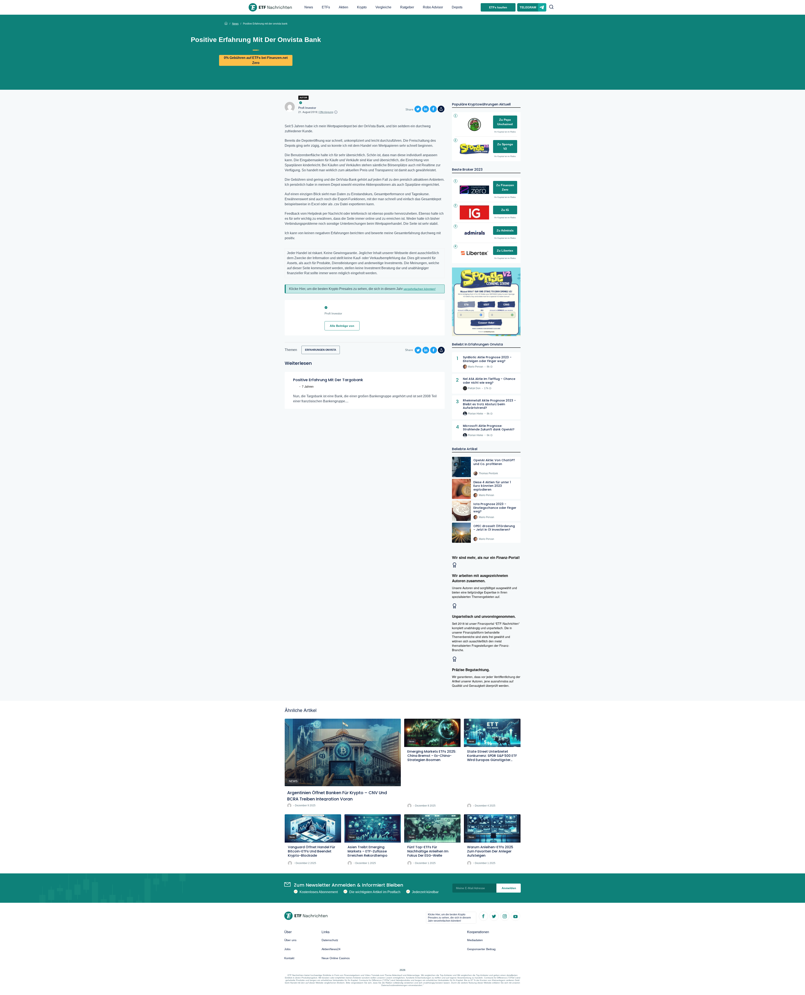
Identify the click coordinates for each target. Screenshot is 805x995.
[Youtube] (515, 916)
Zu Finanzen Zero (505, 187)
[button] (551, 7)
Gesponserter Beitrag (481, 949)
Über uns (290, 940)
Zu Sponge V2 (505, 146)
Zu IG (505, 210)
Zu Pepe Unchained (505, 122)
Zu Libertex (505, 250)
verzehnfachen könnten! (420, 289)
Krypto (362, 7)
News (308, 7)
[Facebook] (483, 916)
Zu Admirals (505, 230)
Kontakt (289, 958)
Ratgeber (407, 7)
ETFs (326, 7)
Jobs (287, 949)
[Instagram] (504, 916)
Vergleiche (383, 7)
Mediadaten (475, 940)
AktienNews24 (331, 949)
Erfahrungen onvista (320, 349)
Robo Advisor (433, 7)
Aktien (343, 7)
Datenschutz (330, 940)
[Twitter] (494, 916)
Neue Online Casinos (336, 958)
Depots (457, 7)
